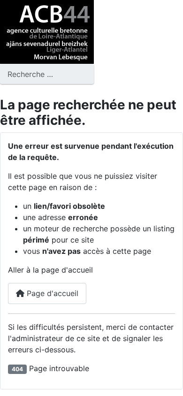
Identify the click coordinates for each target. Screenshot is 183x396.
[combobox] (47, 74)
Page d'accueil (51, 293)
